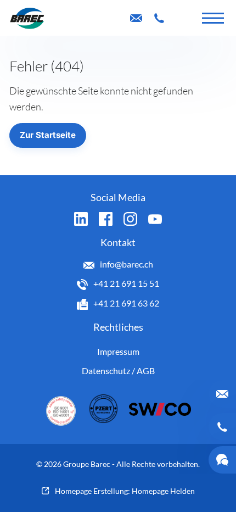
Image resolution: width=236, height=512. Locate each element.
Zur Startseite (48, 135)
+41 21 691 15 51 (126, 283)
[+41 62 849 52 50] (159, 18)
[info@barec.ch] (136, 18)
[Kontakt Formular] (182, 18)
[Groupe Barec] (27, 18)
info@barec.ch (126, 264)
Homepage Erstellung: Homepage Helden (125, 491)
